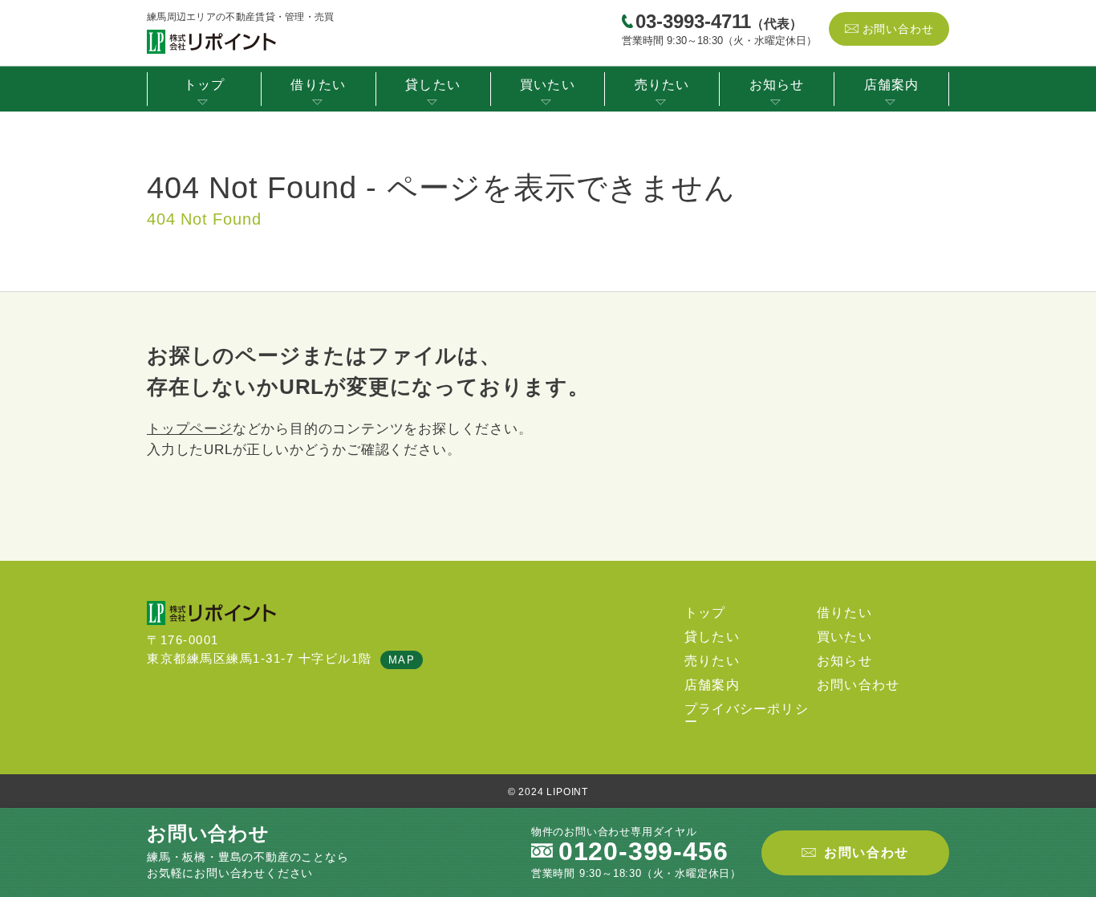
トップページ (190, 428)
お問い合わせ (898, 28)
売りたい (662, 84)
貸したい (433, 84)
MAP (402, 660)
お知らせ (777, 84)
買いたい (547, 84)
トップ (204, 84)
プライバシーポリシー (746, 715)
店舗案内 (891, 84)
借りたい (318, 84)
